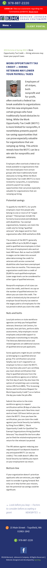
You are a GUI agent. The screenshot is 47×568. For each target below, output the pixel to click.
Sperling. (37, 560)
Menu (6, 25)
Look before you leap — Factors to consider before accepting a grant (23, 508)
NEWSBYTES (33, 512)
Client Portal (36, 26)
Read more (33, 11)
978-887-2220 (18, 3)
